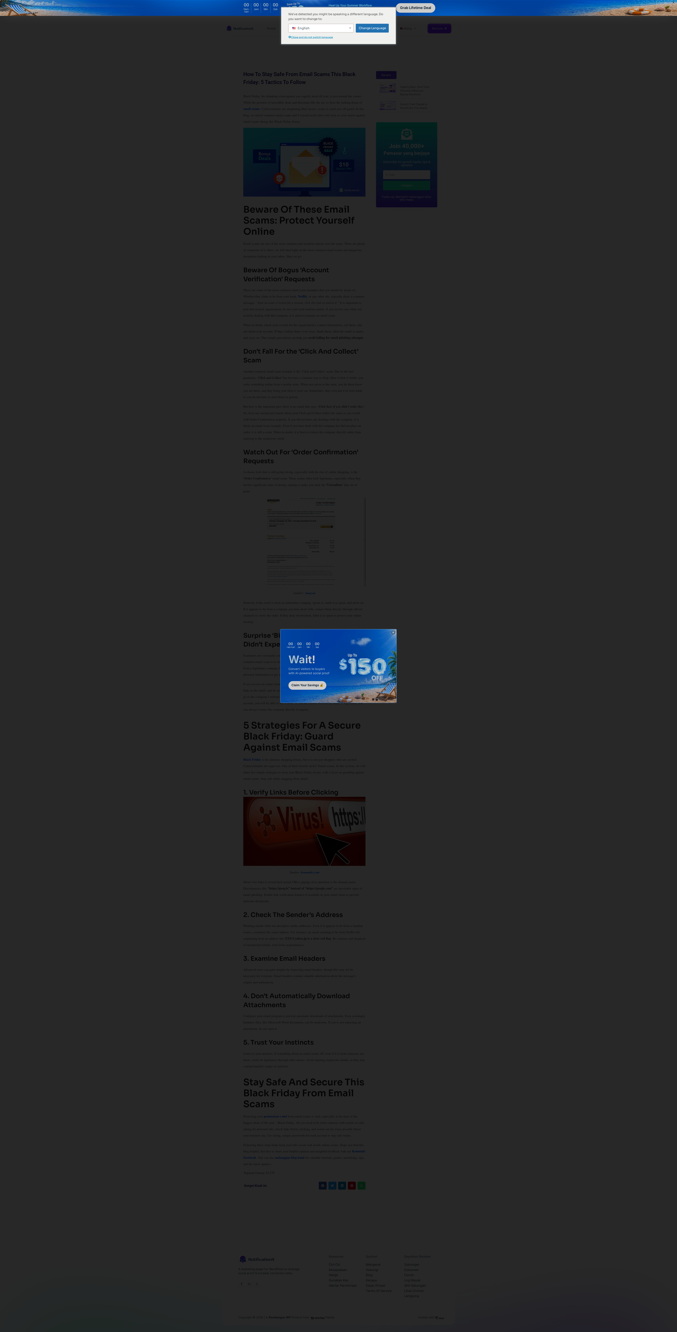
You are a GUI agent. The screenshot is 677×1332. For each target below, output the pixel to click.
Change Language (372, 28)
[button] (393, 632)
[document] (338, 666)
